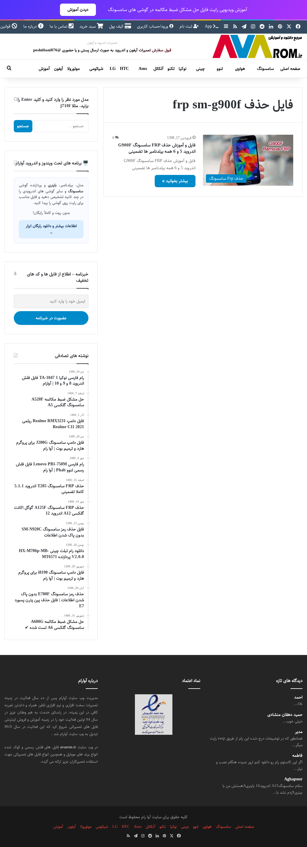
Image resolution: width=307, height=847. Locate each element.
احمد (298, 697)
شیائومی (96, 68)
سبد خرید (88, 26)
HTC (124, 68)
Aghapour (293, 779)
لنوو (220, 68)
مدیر (299, 732)
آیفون (58, 68)
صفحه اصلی (290, 68)
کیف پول (117, 26)
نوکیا (182, 68)
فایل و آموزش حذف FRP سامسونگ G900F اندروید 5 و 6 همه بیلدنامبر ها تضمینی (156, 148)
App (209, 26)
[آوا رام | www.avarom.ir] (258, 46)
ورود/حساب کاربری (153, 26)
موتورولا (73, 68)
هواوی (240, 68)
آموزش (44, 68)
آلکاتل (158, 68)
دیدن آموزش (77, 9)
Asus (143, 68)
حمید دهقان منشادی (285, 715)
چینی (200, 68)
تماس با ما (59, 26)
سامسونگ (265, 68)
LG (113, 68)
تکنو (171, 68)
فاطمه (297, 755)
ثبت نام (186, 26)
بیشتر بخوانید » (175, 181)
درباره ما (30, 26)
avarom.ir (68, 747)
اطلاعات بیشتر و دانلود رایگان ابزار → (51, 229)
